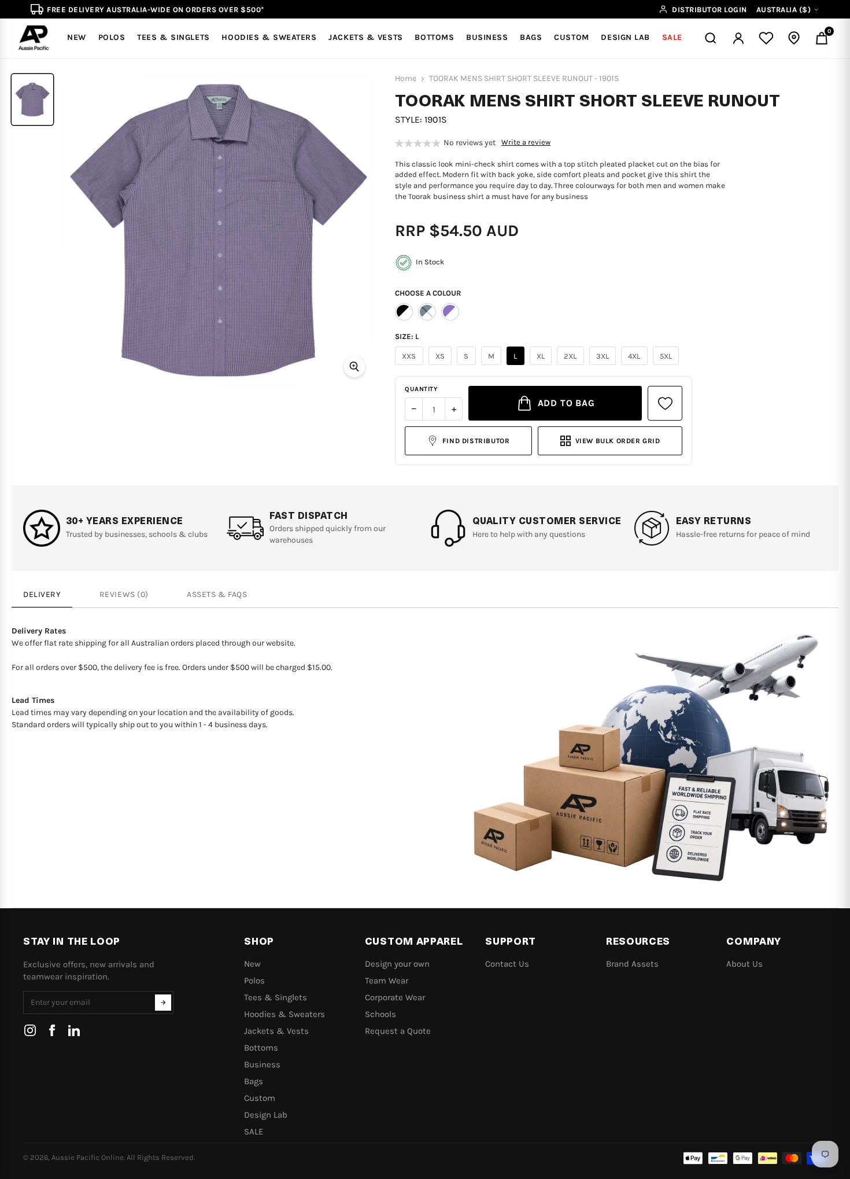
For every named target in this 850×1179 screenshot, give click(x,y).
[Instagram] (30, 1030)
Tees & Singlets (275, 997)
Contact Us (507, 964)
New (252, 964)
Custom (259, 1098)
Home (405, 78)
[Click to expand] (354, 366)
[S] (468, 365)
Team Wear (386, 980)
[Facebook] (52, 1030)
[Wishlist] (766, 38)
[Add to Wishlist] (665, 403)
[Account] (738, 38)
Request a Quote (398, 1031)
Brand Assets (632, 964)
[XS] (441, 365)
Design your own (397, 964)
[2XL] (572, 365)
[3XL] (604, 365)
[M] (493, 365)
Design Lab (265, 1115)
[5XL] (667, 365)
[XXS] (410, 365)
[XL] (542, 365)
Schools (380, 1014)
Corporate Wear (395, 997)
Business (262, 1064)
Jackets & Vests (276, 1031)
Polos (254, 980)
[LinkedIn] (74, 1030)
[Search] (710, 38)
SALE (253, 1131)
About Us (744, 964)
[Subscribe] (163, 1002)
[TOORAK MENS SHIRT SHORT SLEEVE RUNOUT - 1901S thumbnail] (32, 99)
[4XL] (636, 365)
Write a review (525, 142)
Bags (253, 1081)
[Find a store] (794, 38)
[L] (517, 365)
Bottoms (261, 1047)
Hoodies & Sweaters (284, 1014)
